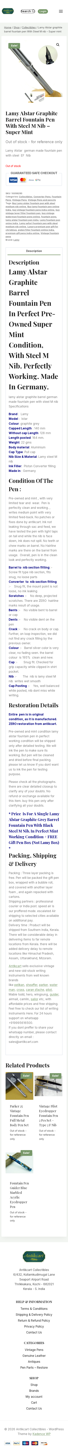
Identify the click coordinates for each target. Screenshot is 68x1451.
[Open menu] (62, 11)
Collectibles (25, 196)
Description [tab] (34, 251)
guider (54, 994)
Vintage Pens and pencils (42, 200)
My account (34, 1396)
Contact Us (34, 1332)
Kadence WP (42, 1434)
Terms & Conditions (34, 1308)
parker (43, 985)
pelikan (19, 985)
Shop (34, 1385)
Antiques (34, 1361)
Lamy (16, 240)
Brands (34, 1390)
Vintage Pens (19, 200)
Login (43, 11)
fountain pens (48, 216)
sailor (34, 999)
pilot (49, 989)
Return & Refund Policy (34, 1320)
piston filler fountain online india (36, 230)
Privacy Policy (34, 1326)
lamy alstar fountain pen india (22, 220)
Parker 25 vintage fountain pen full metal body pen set (19, 1115)
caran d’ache (35, 989)
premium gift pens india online (22, 233)
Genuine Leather (34, 1355)
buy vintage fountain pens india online (33, 210)
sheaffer (31, 985)
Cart (34, 1402)
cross (20, 989)
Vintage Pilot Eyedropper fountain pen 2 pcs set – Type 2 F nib (48, 1115)
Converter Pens (42, 196)
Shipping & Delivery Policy (34, 1314)
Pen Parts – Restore (34, 1367)
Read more (20, 1143)
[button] (58, 45)
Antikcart (15, 966)
